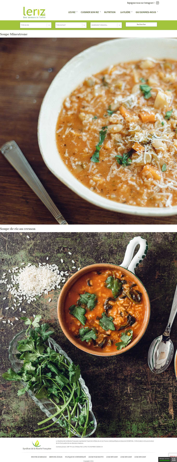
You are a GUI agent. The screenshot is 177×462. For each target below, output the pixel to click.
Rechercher (141, 24)
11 (174, 459)
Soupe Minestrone (13, 34)
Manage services (164, 458)
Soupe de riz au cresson (17, 229)
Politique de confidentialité (75, 457)
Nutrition (109, 12)
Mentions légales (55, 457)
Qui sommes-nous (146, 12)
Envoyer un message (38, 457)
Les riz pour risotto (96, 457)
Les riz (71, 12)
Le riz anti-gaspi (112, 457)
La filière (125, 12)
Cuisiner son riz (90, 12)
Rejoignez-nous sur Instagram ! (141, 3)
